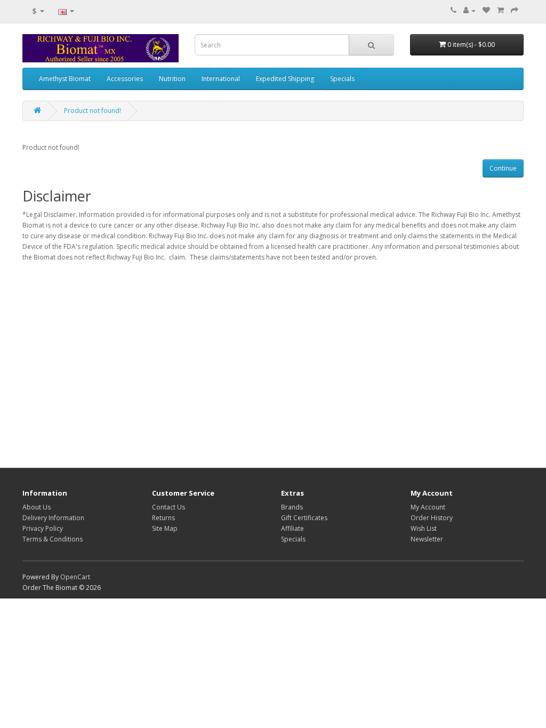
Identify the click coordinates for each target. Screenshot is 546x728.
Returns (163, 517)
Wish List (424, 528)
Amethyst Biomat (65, 78)
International (221, 78)
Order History (432, 517)
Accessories (125, 78)
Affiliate (292, 528)
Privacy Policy (42, 528)
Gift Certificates (304, 517)
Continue (503, 168)
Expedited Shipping (285, 78)
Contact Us (168, 507)
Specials (342, 78)
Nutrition (172, 78)
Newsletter (427, 539)
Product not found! (92, 110)
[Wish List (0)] (486, 10)
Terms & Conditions (52, 539)
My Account (428, 507)
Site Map (165, 528)
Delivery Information (53, 517)
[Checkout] (514, 10)
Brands (292, 507)
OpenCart (75, 576)
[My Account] (469, 10)
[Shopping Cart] (500, 10)
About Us (36, 507)
